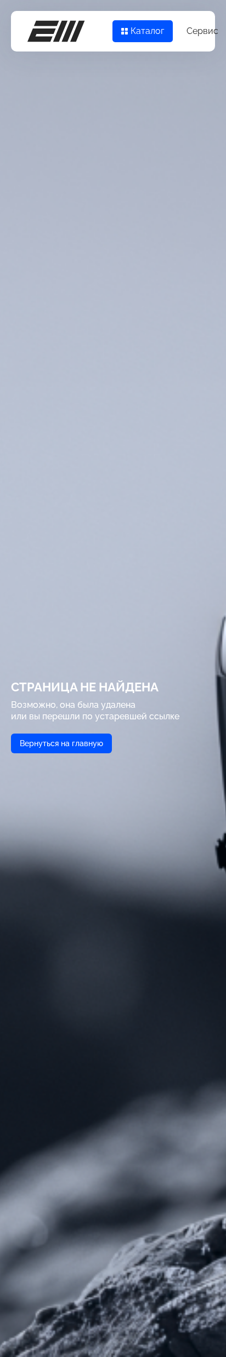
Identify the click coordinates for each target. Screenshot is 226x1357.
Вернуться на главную (61, 743)
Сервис (202, 31)
